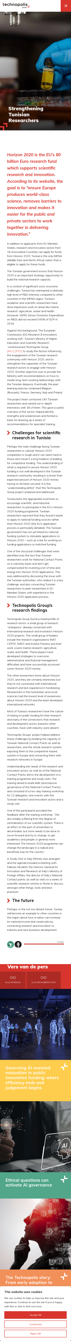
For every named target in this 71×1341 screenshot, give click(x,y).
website (46, 181)
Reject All (35, 1333)
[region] (35, 1313)
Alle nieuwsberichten (43, 982)
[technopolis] (16, 7)
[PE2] (18, 351)
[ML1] (10, 351)
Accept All (35, 1315)
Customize (35, 1324)
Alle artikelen (13, 982)
